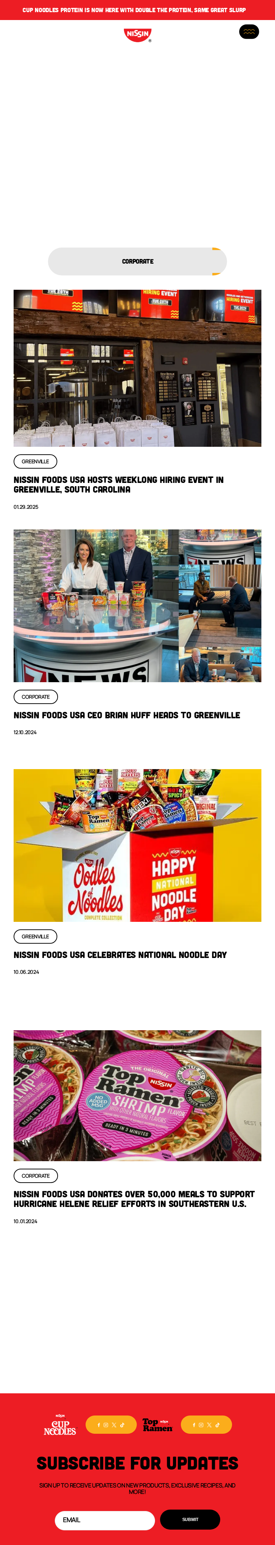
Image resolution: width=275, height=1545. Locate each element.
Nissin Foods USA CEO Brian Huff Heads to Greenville (127, 714)
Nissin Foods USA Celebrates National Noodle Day (120, 954)
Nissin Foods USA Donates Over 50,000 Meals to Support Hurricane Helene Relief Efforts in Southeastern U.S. (134, 1198)
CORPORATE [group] (137, 261)
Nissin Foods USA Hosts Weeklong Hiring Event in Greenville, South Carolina (119, 484)
